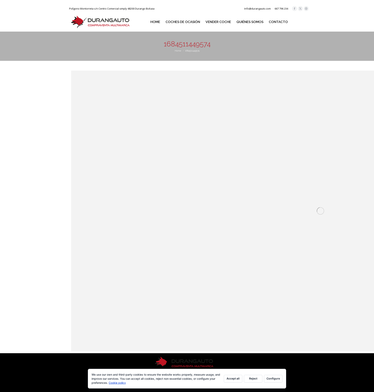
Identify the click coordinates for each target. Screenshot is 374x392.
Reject (253, 378)
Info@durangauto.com (257, 8)
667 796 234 (281, 8)
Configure (273, 378)
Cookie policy (117, 382)
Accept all (233, 378)
